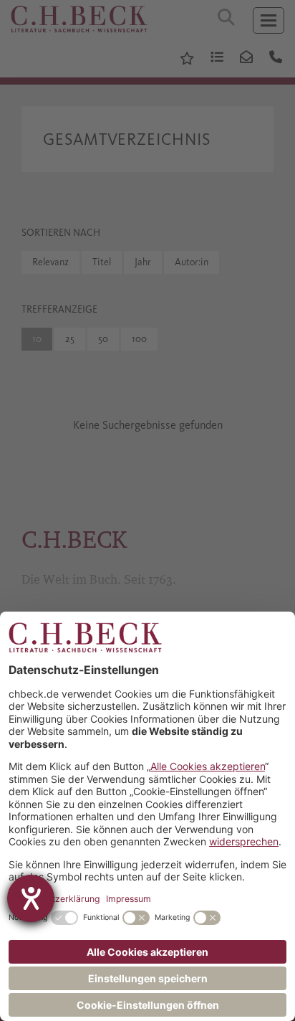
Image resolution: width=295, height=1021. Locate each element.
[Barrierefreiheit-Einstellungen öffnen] (30, 898)
